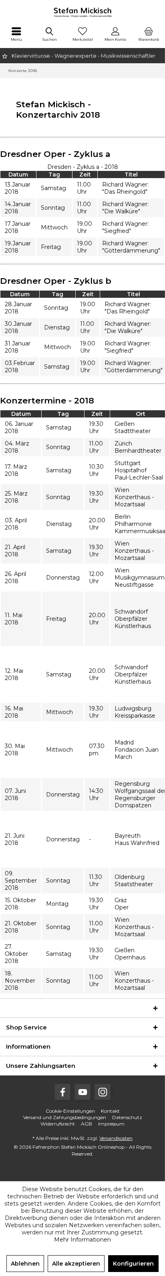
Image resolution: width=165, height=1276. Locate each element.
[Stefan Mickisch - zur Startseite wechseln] (82, 12)
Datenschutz (127, 1117)
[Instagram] (103, 1092)
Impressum (111, 1124)
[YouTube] (82, 1092)
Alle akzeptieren (76, 1263)
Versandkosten (116, 1138)
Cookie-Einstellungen (70, 1111)
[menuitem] (16, 34)
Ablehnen (25, 1263)
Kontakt (110, 1111)
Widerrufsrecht (57, 1124)
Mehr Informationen (82, 1239)
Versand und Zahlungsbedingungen (64, 1117)
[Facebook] (62, 1092)
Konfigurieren (133, 1263)
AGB (86, 1124)
